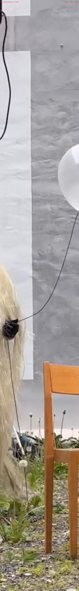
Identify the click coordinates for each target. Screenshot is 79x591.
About (76, 2)
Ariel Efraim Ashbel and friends (10, 2)
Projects (66, 2)
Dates (71, 2)
